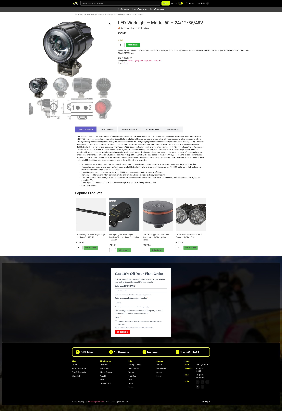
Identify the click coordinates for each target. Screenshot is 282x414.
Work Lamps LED (110, 14)
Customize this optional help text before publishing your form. (133, 295)
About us (159, 365)
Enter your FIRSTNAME (125, 286)
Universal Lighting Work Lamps (94, 14)
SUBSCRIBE (122, 332)
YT (198, 382)
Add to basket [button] (90, 248)
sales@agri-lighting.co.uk (200, 376)
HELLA (125, 63)
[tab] (85, 129)
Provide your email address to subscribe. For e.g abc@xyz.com (134, 307)
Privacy (131, 387)
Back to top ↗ (206, 402)
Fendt (102, 380)
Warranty (131, 372)
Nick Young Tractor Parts (96, 402)
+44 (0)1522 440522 (200, 369)
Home (77, 14)
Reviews (159, 376)
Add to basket (133, 45)
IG (207, 382)
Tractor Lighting (123, 9)
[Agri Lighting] (75, 3)
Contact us (132, 376)
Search (165, 3)
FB (202, 382)
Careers (159, 372)
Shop (81, 14)
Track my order (133, 368)
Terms (130, 383)
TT (202, 387)
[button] (110, 24)
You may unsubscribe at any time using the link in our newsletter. (134, 327)
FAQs (130, 380)
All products (76, 376)
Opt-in (117, 317)
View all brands (105, 383)
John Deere (104, 365)
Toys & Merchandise (157, 9)
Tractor (74, 365)
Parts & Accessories (139, 9)
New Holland (104, 368)
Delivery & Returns (134, 365)
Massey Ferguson (106, 372)
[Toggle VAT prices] (180, 3)
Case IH (103, 376)
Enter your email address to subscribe (131, 298)
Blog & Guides (161, 368)
